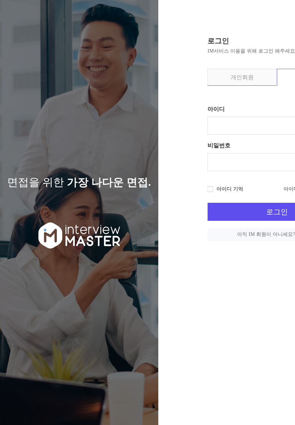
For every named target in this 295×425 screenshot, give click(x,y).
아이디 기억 (230, 189)
